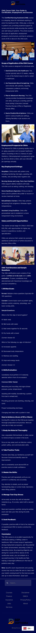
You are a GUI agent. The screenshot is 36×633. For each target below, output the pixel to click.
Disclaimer (25, 593)
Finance (9, 596)
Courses (9, 593)
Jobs (9, 603)
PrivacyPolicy (25, 600)
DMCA (25, 596)
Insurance (9, 600)
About (25, 603)
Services (9, 607)
